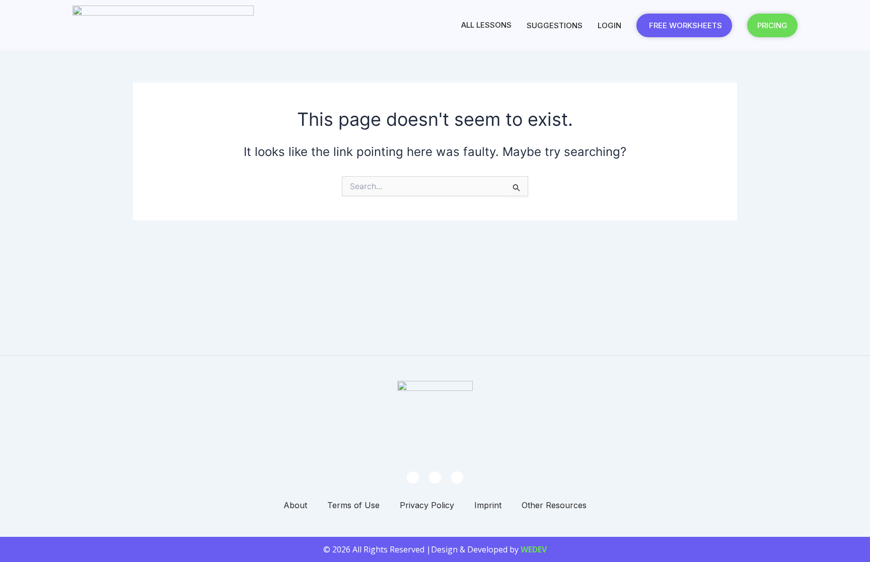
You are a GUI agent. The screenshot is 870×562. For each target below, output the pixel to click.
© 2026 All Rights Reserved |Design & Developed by (435, 549)
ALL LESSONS (486, 25)
